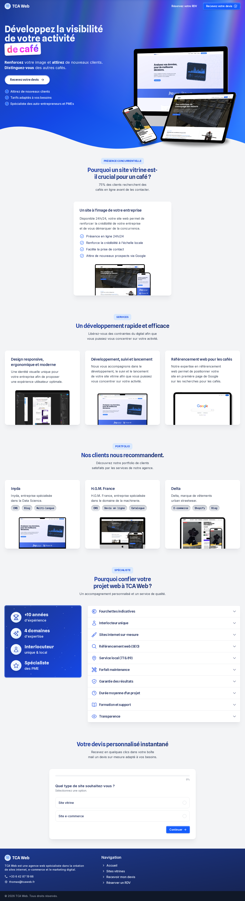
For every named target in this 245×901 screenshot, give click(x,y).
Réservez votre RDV (184, 6)
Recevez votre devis (219, 6)
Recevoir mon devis (120, 877)
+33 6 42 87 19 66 (21, 876)
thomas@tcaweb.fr (22, 881)
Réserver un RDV (118, 883)
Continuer (175, 829)
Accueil (111, 865)
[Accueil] (17, 6)
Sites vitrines (115, 871)
